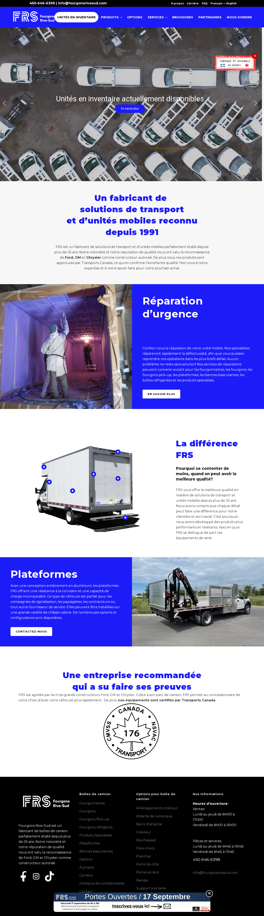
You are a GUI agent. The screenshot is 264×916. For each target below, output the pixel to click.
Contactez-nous (31, 631)
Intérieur (143, 832)
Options (85, 859)
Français (217, 3)
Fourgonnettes (92, 803)
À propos (177, 3)
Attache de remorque (154, 816)
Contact (86, 891)
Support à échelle (151, 888)
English (231, 3)
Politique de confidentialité (101, 883)
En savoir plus (161, 394)
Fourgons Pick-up (94, 819)
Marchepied (146, 840)
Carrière (193, 3)
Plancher (143, 856)
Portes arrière (147, 872)
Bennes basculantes (96, 851)
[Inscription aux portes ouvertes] (132, 902)
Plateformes (89, 843)
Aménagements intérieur (157, 808)
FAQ (204, 3)
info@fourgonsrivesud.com (82, 3)
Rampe (142, 880)
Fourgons (87, 811)
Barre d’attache (149, 824)
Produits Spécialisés (95, 835)
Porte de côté (147, 864)
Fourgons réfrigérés (95, 827)
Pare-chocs (145, 848)
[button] (4, 103)
